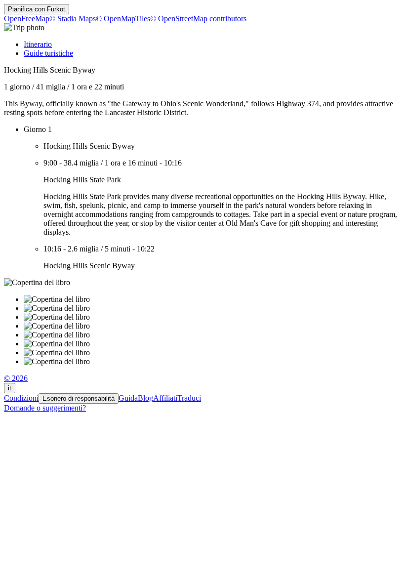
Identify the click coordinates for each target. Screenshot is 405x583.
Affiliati (165, 398)
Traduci (189, 398)
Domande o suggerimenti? (45, 408)
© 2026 (16, 378)
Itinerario (38, 44)
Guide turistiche (48, 53)
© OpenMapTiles (123, 18)
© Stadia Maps (72, 18)
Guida (128, 398)
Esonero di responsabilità (78, 398)
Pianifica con (36, 9)
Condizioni (21, 398)
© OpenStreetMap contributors (198, 18)
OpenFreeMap (26, 18)
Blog (145, 398)
